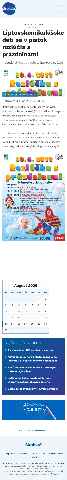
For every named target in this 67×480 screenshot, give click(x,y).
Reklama (34, 454)
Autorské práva (56, 454)
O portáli (10, 454)
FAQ (43, 454)
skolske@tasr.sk (39, 430)
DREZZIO (52, 471)
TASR (28, 463)
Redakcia (22, 454)
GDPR (35, 457)
